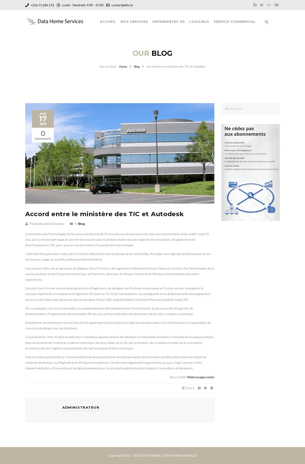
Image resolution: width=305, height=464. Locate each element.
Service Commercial (235, 22)
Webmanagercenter (201, 377)
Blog (137, 66)
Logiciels (199, 22)
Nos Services (134, 22)
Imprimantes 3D (168, 22)
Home (123, 66)
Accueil (108, 22)
